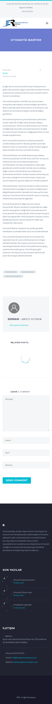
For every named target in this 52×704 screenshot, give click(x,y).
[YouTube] (33, 15)
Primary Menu (47, 23)
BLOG (5, 73)
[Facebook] (4, 284)
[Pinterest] (30, 15)
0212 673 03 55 (27, 11)
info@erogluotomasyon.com (24, 657)
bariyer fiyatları (11, 272)
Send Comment (17, 480)
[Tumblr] (15, 284)
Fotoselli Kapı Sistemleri (24, 580)
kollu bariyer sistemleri (13, 276)
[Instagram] (26, 15)
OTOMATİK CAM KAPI (22, 605)
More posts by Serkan (19, 325)
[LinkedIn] (18, 15)
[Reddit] (23, 284)
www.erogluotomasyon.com (26, 662)
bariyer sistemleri (28, 272)
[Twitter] (22, 15)
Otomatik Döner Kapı (22, 592)
